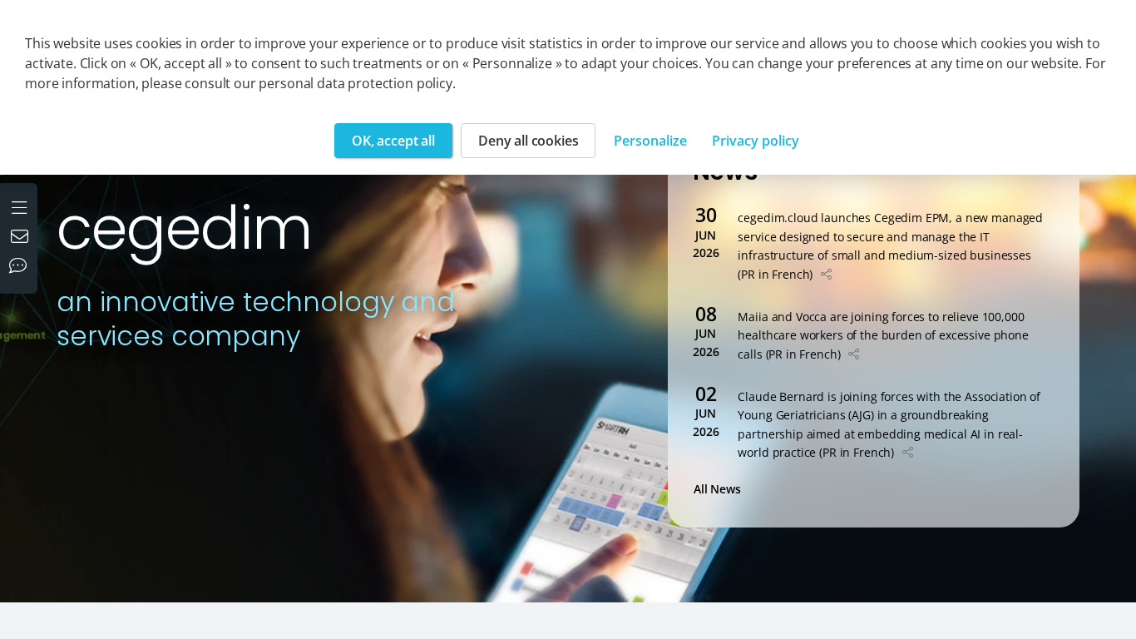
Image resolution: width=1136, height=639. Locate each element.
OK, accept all (393, 140)
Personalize (650, 140)
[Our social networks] (21, 267)
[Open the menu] (21, 205)
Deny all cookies (528, 140)
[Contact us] (21, 238)
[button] (826, 274)
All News (721, 489)
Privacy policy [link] (755, 140)
